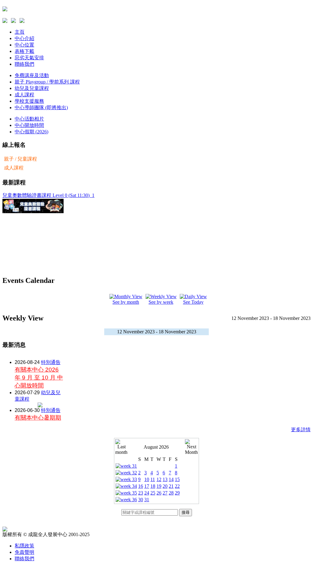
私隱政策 (24, 545)
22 (177, 486)
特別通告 (51, 362)
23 (140, 492)
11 (152, 479)
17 (146, 486)
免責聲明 (24, 552)
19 (158, 486)
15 (177, 479)
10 (146, 479)
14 (171, 479)
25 (152, 492)
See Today (193, 302)
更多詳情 (301, 429)
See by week (161, 302)
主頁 (19, 32)
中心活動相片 (29, 118)
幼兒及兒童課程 (32, 88)
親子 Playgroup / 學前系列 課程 (47, 81)
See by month (125, 302)
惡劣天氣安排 (29, 57)
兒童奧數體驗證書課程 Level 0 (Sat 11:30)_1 (48, 195)
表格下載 (24, 51)
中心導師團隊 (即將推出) (41, 107)
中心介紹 (24, 38)
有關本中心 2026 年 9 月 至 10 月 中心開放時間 (39, 377)
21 (171, 486)
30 (140, 499)
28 (171, 492)
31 (146, 499)
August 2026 (156, 447)
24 (146, 492)
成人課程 (24, 94)
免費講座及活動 (32, 75)
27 (165, 492)
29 (177, 492)
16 (140, 486)
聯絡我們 (24, 64)
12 (158, 479)
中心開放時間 (29, 125)
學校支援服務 (29, 101)
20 (165, 486)
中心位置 (24, 44)
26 (158, 492)
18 (152, 486)
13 (165, 479)
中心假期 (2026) (31, 131)
